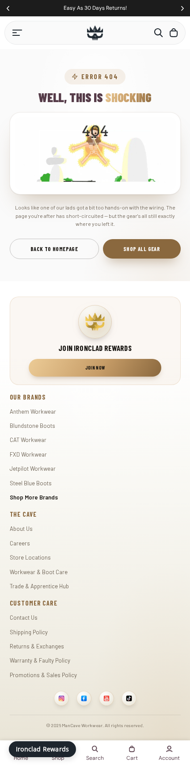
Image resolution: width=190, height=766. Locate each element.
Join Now (95, 367)
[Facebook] (83, 698)
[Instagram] (61, 698)
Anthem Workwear (33, 411)
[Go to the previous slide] (7, 8)
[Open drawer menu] (17, 33)
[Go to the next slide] (182, 8)
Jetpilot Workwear (33, 468)
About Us (21, 528)
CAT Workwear (28, 439)
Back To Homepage (54, 248)
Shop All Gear (141, 248)
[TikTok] (129, 698)
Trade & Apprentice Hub (39, 586)
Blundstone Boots (32, 425)
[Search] (158, 32)
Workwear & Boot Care (39, 571)
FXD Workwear (28, 454)
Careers (20, 543)
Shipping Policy (29, 632)
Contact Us (24, 617)
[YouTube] (106, 698)
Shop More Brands (34, 497)
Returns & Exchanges (37, 646)
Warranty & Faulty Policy (40, 660)
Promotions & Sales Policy (43, 674)
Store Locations (30, 557)
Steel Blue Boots (31, 483)
